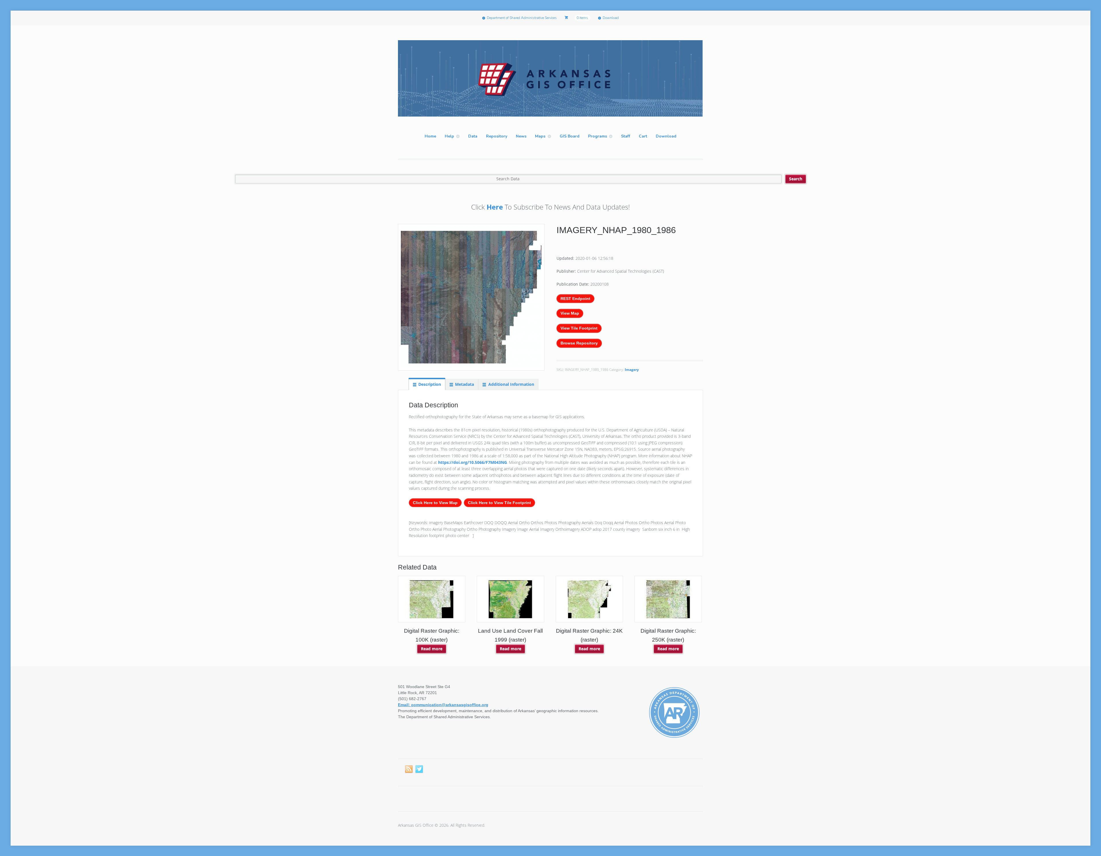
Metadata (464, 384)
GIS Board (569, 136)
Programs (597, 136)
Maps (540, 136)
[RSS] (409, 769)
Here (495, 207)
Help (449, 136)
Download (611, 18)
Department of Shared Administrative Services (522, 18)
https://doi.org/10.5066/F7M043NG (472, 462)
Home (430, 136)
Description (429, 384)
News (521, 136)
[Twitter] (419, 769)
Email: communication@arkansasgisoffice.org (443, 704)
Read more (431, 648)
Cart (643, 136)
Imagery (632, 369)
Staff (625, 136)
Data (472, 136)
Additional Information (511, 384)
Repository (496, 136)
